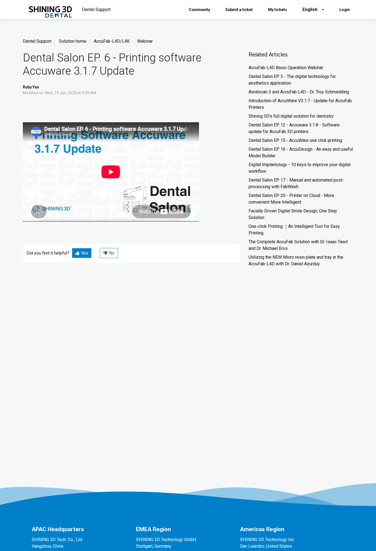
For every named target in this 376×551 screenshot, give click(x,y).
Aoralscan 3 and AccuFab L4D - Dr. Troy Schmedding (299, 91)
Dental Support (37, 41)
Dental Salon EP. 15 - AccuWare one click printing (295, 140)
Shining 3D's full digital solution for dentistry (291, 116)
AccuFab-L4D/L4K (112, 41)
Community (199, 9)
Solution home (72, 41)
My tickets (277, 9)
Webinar (145, 41)
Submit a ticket (239, 9)
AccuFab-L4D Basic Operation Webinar (286, 67)
